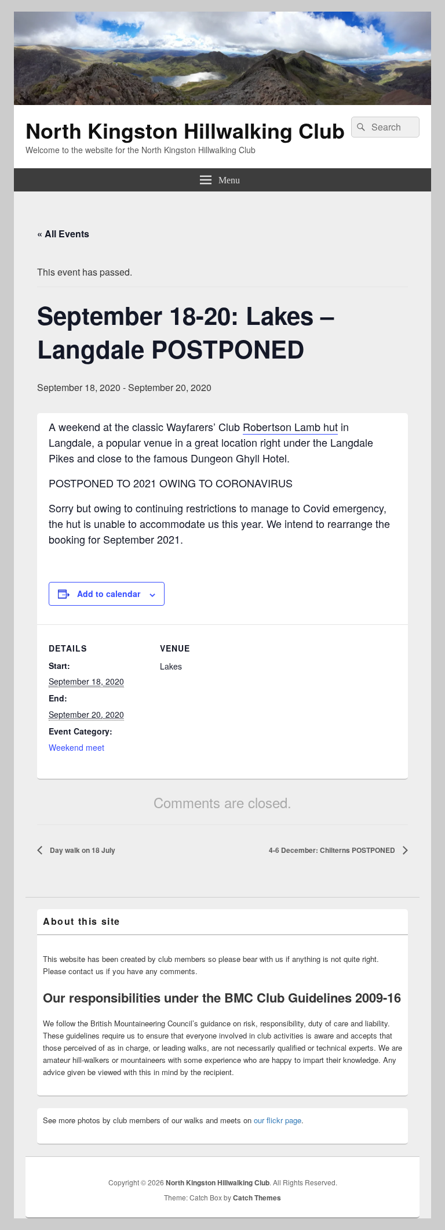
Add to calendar (108, 593)
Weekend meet (76, 747)
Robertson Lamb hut (290, 426)
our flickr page (277, 1120)
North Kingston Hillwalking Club (185, 130)
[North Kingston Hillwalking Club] (222, 101)
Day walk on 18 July (81, 850)
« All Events (63, 233)
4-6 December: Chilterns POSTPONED (333, 850)
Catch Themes (257, 1197)
